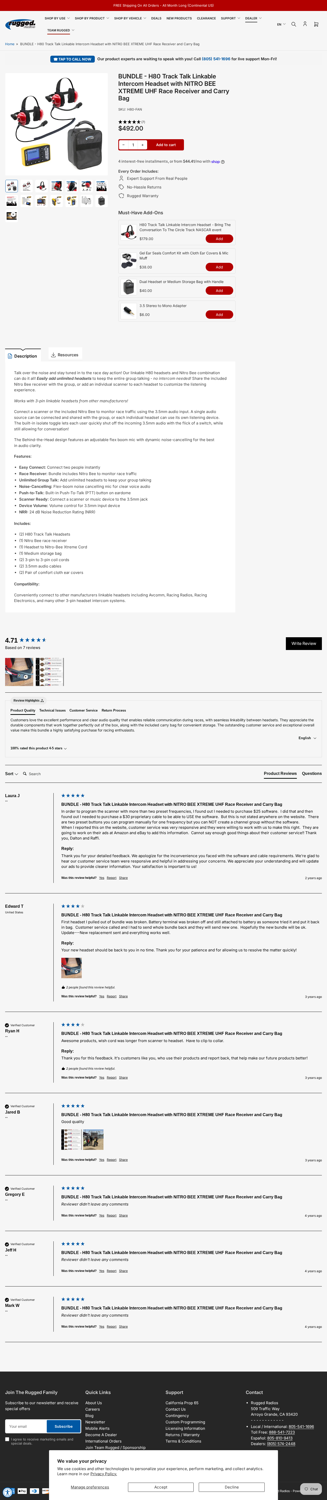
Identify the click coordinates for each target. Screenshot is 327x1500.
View (128, 238)
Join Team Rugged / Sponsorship (115, 1447)
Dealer (251, 18)
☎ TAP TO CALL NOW (72, 59)
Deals (156, 18)
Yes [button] (101, 878)
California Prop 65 (182, 1402)
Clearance (206, 18)
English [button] (305, 738)
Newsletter (95, 1422)
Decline (232, 1487)
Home (10, 44)
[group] (32, 640)
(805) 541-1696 (216, 58)
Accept (160, 1487)
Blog (89, 1415)
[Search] (293, 24)
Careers (92, 1409)
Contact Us (176, 1409)
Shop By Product (90, 18)
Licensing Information (185, 1428)
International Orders (103, 1441)
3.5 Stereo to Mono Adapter (162, 305)
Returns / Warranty (183, 1434)
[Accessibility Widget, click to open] (8, 1492)
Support (228, 18)
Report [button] (111, 878)
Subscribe (64, 1426)
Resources (68, 354)
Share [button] (123, 878)
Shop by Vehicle (128, 18)
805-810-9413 (280, 1438)
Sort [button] (9, 774)
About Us (93, 1402)
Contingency (177, 1415)
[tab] (280, 774)
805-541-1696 (301, 1426)
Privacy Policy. (103, 1473)
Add (219, 239)
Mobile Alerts (97, 1428)
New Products (179, 18)
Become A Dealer (101, 1434)
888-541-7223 (282, 1432)
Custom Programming (185, 1422)
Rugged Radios (279, 1491)
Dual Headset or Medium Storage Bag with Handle (181, 281)
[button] (177, 122)
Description (25, 356)
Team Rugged (58, 30)
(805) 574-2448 (281, 1443)
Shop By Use (55, 18)
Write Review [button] (303, 643)
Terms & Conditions (183, 1441)
